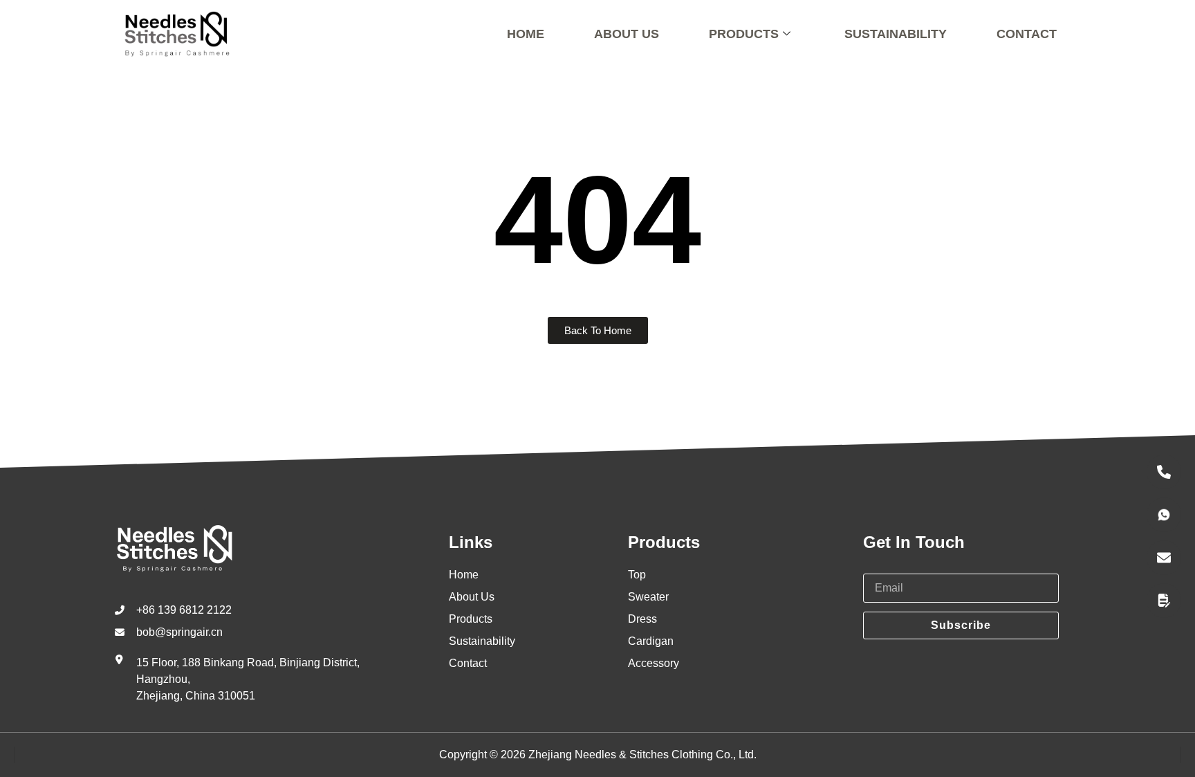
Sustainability (895, 34)
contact (1027, 34)
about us (626, 34)
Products (744, 34)
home (525, 34)
